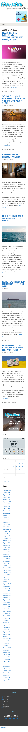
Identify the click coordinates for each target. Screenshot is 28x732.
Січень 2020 (6, 659)
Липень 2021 (6, 629)
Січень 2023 (6, 588)
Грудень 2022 (6, 591)
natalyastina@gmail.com (11, 718)
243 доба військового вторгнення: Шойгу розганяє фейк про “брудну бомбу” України (14, 99)
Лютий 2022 (6, 613)
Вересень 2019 (7, 668)
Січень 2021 (6, 643)
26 (10, 475)
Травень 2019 (6, 673)
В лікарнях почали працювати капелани (11, 155)
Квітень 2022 (6, 609)
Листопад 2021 (7, 620)
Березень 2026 (7, 502)
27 (13, 475)
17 (4, 472)
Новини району (7, 402)
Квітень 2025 (6, 527)
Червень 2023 (6, 577)
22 (19, 472)
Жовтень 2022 (7, 595)
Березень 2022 (7, 611)
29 (19, 475)
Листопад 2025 (7, 511)
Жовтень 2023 (7, 568)
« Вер (4, 481)
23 (22, 472)
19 (10, 472)
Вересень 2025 (7, 515)
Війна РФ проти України (9, 149)
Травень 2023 (6, 579)
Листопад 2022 (7, 593)
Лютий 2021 (6, 641)
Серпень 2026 (7, 490)
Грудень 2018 (6, 680)
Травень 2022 (6, 607)
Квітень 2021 (6, 636)
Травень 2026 (6, 497)
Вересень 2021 (7, 625)
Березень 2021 (7, 638)
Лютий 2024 (6, 559)
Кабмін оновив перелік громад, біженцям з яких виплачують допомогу (12, 347)
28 (16, 475)
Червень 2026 (6, 495)
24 (4, 475)
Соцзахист (14, 402)
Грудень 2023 (6, 563)
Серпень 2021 (7, 627)
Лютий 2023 (6, 586)
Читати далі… (14, 87)
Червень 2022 (6, 604)
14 (16, 469)
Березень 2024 (7, 556)
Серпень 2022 (7, 600)
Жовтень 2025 (7, 513)
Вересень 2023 (7, 570)
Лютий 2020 (6, 657)
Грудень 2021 (6, 618)
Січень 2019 (6, 677)
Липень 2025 (6, 520)
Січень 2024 (6, 561)
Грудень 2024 (6, 536)
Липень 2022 (6, 602)
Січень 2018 (6, 682)
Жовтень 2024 (7, 540)
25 (7, 475)
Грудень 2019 (6, 661)
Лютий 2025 (6, 531)
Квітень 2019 (6, 675)
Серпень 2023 (7, 572)
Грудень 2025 (6, 508)
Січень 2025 (6, 533)
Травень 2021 (6, 634)
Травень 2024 (6, 552)
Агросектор (6, 276)
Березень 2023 (7, 584)
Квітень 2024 (6, 554)
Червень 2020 (6, 652)
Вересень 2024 (7, 543)
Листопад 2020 (7, 645)
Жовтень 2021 (7, 622)
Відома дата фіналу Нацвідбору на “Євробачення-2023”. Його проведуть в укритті (12, 36)
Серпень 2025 (7, 517)
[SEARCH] (26, 24)
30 (22, 475)
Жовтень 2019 (7, 666)
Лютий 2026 (6, 504)
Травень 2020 (6, 654)
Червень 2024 (6, 549)
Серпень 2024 (7, 545)
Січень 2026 (6, 506)
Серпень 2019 (7, 670)
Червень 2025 (6, 522)
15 (19, 469)
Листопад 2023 (7, 565)
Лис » (8, 481)
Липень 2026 (6, 492)
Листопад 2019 (7, 664)
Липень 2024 (6, 547)
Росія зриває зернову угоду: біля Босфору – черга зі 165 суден (13, 284)
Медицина (6, 211)
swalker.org (3, 727)
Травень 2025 (6, 524)
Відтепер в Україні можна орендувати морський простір (12, 218)
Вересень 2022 (7, 597)
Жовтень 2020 (7, 648)
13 (13, 469)
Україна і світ (11, 91)
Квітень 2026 (6, 499)
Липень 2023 (6, 575)
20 (13, 472)
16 (22, 469)
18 (7, 472)
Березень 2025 (7, 529)
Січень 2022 (6, 616)
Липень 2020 (6, 650)
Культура (6, 91)
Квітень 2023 (6, 581)
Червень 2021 (6, 632)
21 (16, 472)
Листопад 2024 (7, 538)
